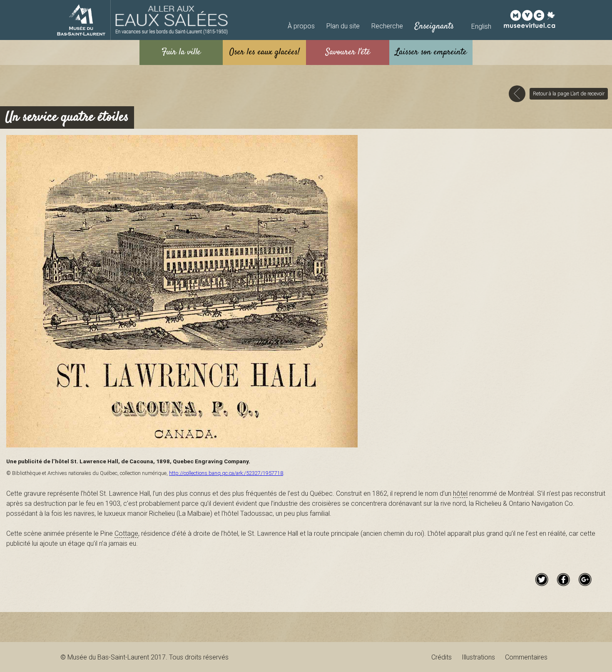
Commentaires (526, 657)
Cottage (126, 533)
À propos (301, 26)
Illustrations (478, 657)
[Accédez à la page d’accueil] (172, 20)
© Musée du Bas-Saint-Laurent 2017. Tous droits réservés (144, 657)
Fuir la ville (181, 52)
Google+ (585, 579)
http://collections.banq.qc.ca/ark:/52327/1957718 (226, 473)
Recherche (387, 26)
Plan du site (343, 26)
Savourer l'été (348, 52)
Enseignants (434, 26)
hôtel (460, 493)
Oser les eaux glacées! (264, 52)
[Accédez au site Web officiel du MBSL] (81, 20)
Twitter (541, 579)
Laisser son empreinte (431, 52)
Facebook (563, 579)
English (481, 26)
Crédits (441, 657)
